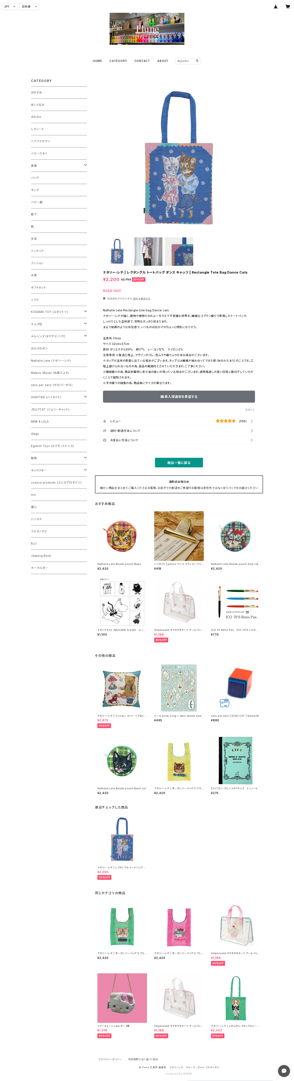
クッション (37, 263)
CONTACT (142, 61)
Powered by (174, 1073)
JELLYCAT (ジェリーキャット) (50, 409)
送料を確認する (141, 298)
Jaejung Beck (41, 555)
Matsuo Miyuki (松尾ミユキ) (50, 372)
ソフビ (35, 299)
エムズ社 (36, 324)
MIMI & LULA (40, 421)
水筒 (34, 275)
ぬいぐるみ (38, 104)
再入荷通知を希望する (181, 397)
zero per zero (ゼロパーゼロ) (52, 385)
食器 (34, 165)
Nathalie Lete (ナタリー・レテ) (51, 360)
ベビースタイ (39, 153)
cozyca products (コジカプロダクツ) (56, 482)
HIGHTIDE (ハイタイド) (46, 397)
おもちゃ (36, 116)
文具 (34, 238)
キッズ (35, 190)
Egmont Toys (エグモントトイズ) (52, 446)
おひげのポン (39, 348)
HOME (97, 61)
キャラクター (39, 470)
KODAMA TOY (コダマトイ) (49, 312)
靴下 (34, 214)
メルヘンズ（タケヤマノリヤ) (48, 336)
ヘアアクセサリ (40, 141)
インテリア (37, 251)
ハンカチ (36, 519)
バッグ (35, 177)
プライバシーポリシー (110, 1059)
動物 (34, 458)
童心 (34, 507)
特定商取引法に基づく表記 (143, 1059)
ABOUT (162, 61)
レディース (37, 129)
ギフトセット (38, 287)
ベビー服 (37, 202)
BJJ (33, 543)
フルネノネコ (39, 531)
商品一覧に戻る (179, 463)
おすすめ (36, 92)
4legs (35, 433)
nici (33, 494)
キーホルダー (39, 567)
